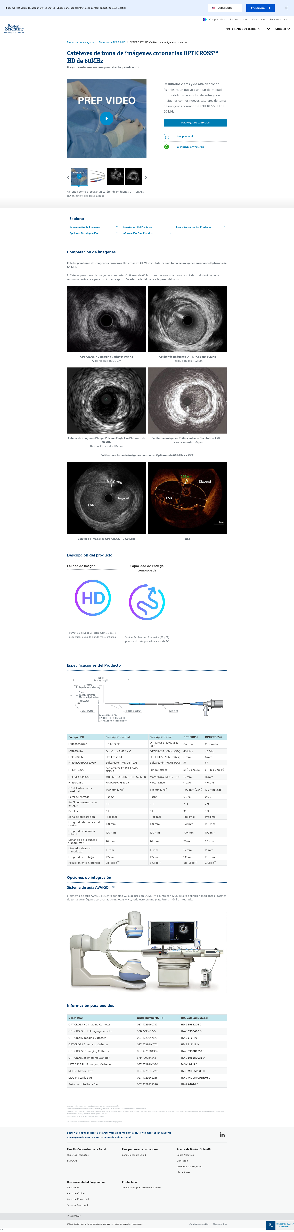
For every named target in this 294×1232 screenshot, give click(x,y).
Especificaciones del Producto (193, 227)
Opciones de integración (83, 233)
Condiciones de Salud (134, 1154)
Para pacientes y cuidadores (140, 1149)
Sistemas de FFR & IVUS (112, 42)
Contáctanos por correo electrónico (141, 1187)
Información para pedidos (137, 233)
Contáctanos (259, 19)
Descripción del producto (137, 227)
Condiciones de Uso (199, 1224)
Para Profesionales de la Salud (86, 1149)
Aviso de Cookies (76, 1193)
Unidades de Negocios (189, 1166)
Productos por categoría (80, 42)
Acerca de (280, 28)
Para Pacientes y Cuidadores (241, 28)
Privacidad (73, 1187)
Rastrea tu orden (239, 19)
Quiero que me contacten (195, 122)
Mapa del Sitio (220, 1224)
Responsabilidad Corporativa (86, 1182)
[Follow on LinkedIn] (222, 1135)
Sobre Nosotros (185, 1154)
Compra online (217, 19)
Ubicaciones (183, 1172)
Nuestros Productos (78, 1154)
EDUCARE (72, 1160)
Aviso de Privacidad (78, 1199)
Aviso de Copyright (77, 1205)
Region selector (278, 19)
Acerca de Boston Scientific (194, 1149)
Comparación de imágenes (84, 227)
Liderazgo (182, 1160)
